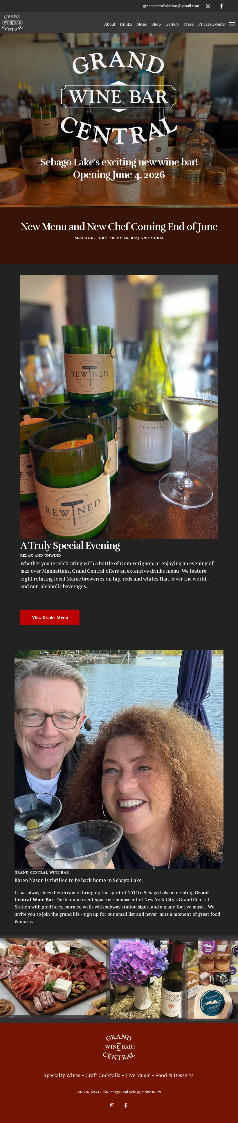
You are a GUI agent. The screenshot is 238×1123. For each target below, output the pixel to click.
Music (141, 24)
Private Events (211, 24)
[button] (232, 24)
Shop (156, 24)
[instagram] (208, 6)
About (110, 24)
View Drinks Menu (50, 617)
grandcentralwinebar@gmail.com (171, 5)
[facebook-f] (221, 6)
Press (188, 24)
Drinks (126, 24)
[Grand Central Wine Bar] (119, 1047)
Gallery (172, 24)
